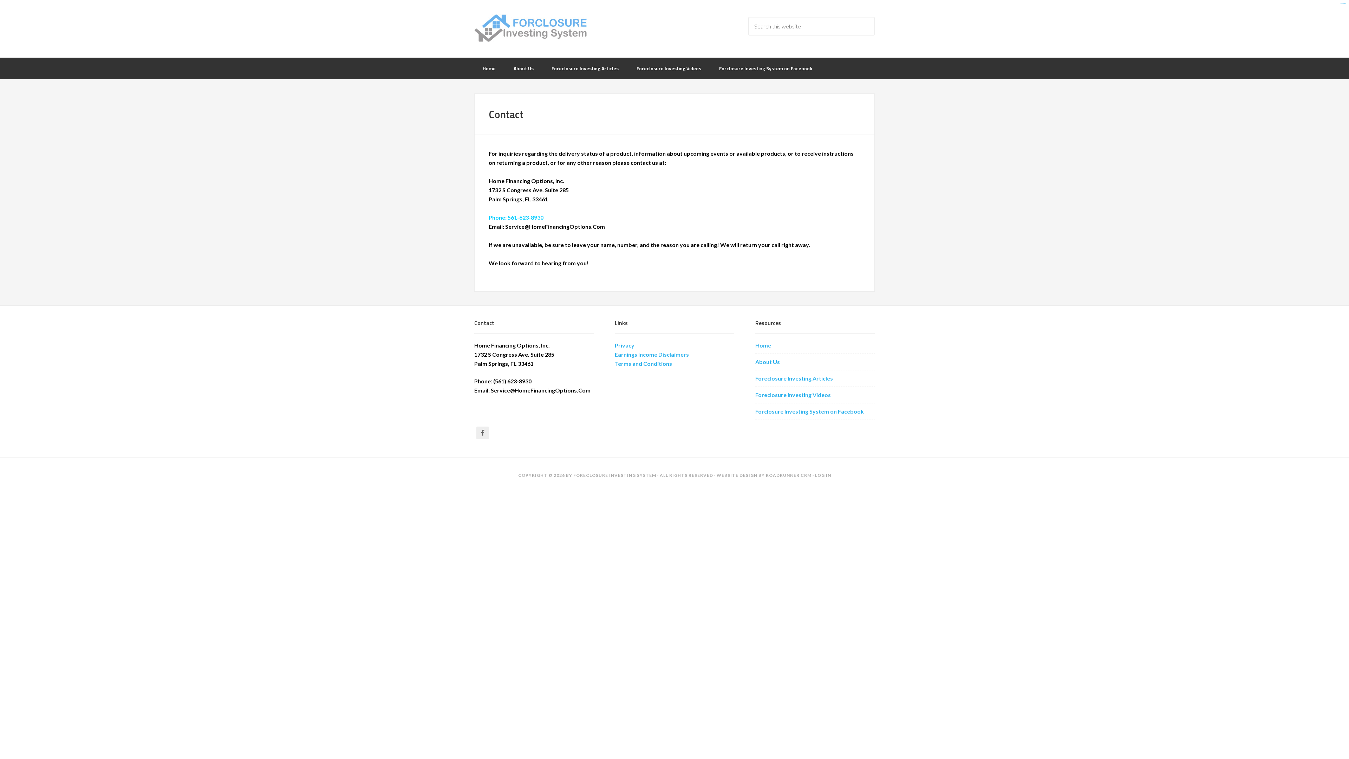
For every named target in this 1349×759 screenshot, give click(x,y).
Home (763, 345)
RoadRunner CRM (789, 475)
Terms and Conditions (643, 363)
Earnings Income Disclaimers (652, 354)
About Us (767, 361)
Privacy (624, 345)
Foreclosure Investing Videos (793, 394)
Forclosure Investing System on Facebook (809, 411)
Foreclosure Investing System (530, 28)
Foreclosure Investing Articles (794, 378)
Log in (823, 475)
